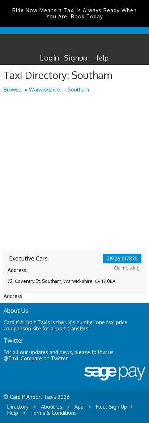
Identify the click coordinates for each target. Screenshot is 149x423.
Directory (18, 407)
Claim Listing (127, 268)
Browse (12, 89)
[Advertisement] (74, 172)
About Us (51, 407)
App (79, 407)
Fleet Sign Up (111, 407)
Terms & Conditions (53, 413)
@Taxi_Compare (23, 358)
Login (49, 57)
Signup (76, 57)
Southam (78, 89)
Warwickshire (44, 89)
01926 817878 (122, 258)
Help (101, 57)
